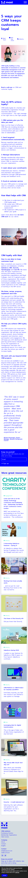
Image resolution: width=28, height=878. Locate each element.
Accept (4, 875)
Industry (21, 39)
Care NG (17, 270)
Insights (3, 846)
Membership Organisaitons (9, 835)
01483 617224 (5, 853)
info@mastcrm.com (6, 851)
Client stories (5, 837)
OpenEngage (5, 270)
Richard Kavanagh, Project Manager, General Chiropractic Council (13, 439)
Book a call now (6, 87)
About (3, 842)
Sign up (6, 464)
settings (17, 872)
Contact (3, 844)
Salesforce (4, 268)
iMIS (10, 268)
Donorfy (16, 268)
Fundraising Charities (7, 833)
